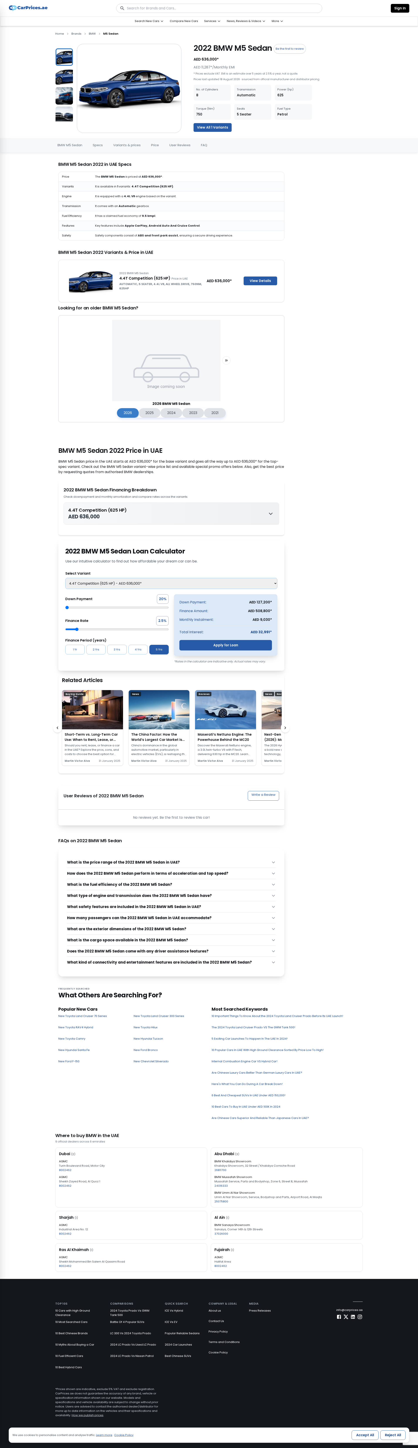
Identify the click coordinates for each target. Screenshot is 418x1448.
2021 (215, 412)
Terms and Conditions (224, 1342)
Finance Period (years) (85, 640)
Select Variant (78, 573)
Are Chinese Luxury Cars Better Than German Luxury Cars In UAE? (257, 1073)
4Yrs (138, 649)
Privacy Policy (218, 1331)
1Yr (75, 649)
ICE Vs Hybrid (174, 1311)
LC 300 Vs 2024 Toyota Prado (130, 1333)
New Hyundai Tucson (148, 1039)
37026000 (221, 1234)
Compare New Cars (184, 21)
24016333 (221, 1186)
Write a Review (263, 794)
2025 (149, 412)
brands (76, 34)
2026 (128, 412)
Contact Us (216, 1321)
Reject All (393, 1435)
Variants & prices (127, 145)
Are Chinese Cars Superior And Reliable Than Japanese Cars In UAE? (260, 1118)
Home (59, 34)
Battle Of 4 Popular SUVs (127, 1322)
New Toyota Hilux (145, 1027)
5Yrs (159, 649)
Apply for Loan (225, 645)
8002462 (65, 1170)
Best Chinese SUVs (178, 1356)
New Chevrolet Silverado (151, 1061)
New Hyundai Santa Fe (74, 1050)
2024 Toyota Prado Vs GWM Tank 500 (129, 1313)
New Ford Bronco (146, 1050)
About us (215, 1311)
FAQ (204, 145)
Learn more (104, 1435)
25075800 (221, 1201)
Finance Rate (76, 620)
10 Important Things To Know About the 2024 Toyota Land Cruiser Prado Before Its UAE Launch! (277, 1016)
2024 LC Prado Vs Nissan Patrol (132, 1356)
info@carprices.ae (349, 1310)
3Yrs (117, 649)
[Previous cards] (57, 728)
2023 (193, 412)
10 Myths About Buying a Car (74, 1345)
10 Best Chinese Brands (71, 1333)
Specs (98, 145)
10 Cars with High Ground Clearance (72, 1313)
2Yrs (96, 649)
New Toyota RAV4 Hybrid (75, 1027)
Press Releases (260, 1311)
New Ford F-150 (68, 1061)
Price (155, 145)
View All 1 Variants (212, 127)
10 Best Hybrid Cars (68, 1367)
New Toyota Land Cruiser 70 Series (82, 1016)
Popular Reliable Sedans (182, 1333)
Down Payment (79, 598)
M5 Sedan (110, 34)
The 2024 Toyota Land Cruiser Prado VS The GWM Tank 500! (253, 1027)
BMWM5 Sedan (69, 145)
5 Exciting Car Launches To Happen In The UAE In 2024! (250, 1039)
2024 (171, 412)
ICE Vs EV (171, 1322)
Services (210, 21)
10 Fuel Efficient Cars (69, 1356)
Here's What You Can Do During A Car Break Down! (247, 1084)
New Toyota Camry (71, 1039)
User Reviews (179, 145)
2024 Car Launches (178, 1345)
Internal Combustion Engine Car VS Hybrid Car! (244, 1061)
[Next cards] (285, 728)
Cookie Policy (218, 1352)
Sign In (400, 8)
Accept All (365, 1435)
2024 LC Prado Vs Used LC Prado (133, 1345)
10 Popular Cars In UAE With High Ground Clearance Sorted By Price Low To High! (268, 1050)
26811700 (220, 1170)
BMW (92, 34)
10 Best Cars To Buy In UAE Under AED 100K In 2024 (246, 1107)
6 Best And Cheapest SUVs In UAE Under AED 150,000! (248, 1095)
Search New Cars (147, 21)
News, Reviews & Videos (244, 21)
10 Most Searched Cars (71, 1322)
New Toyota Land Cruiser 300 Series (159, 1016)
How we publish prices (87, 1415)
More (275, 21)
